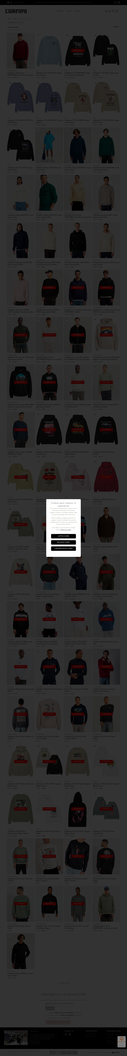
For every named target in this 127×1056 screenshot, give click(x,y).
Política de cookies (65, 530)
